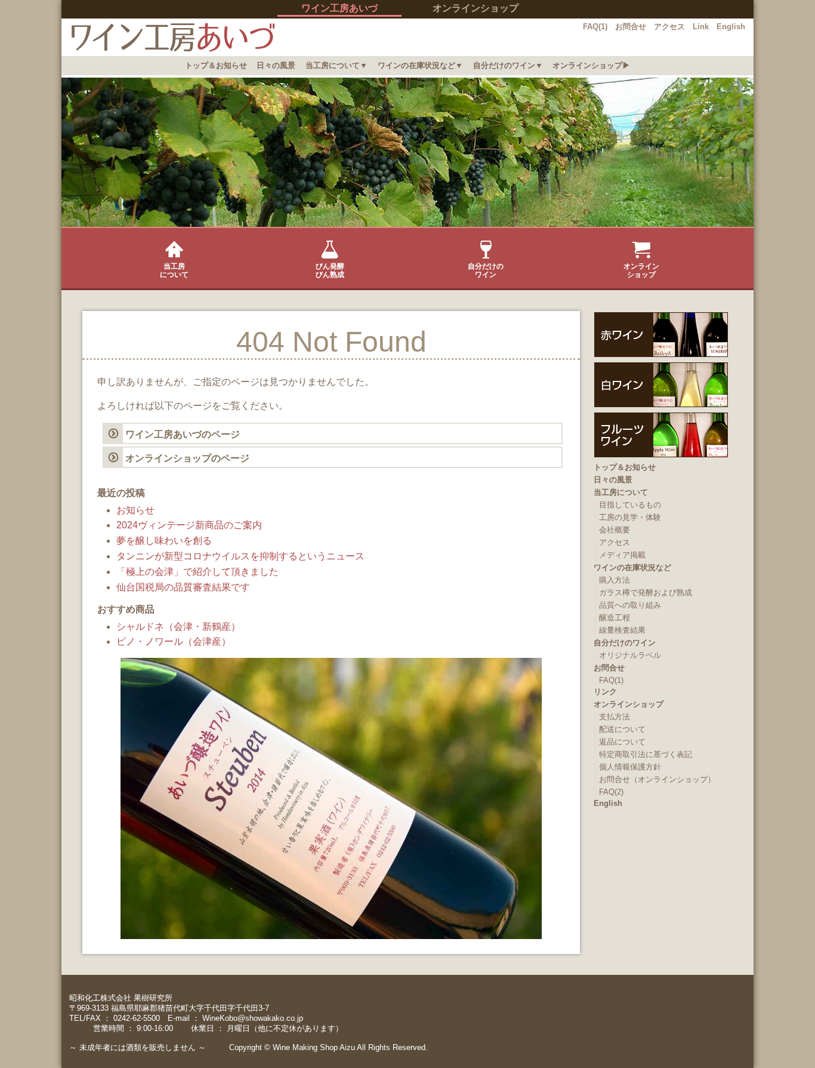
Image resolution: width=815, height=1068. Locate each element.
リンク (605, 691)
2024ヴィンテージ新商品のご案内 (189, 525)
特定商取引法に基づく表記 (645, 754)
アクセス (669, 26)
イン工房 (167, 37)
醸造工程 (614, 617)
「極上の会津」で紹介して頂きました (197, 572)
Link (701, 26)
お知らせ (135, 510)
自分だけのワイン (486, 270)
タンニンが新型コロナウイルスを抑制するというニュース (240, 556)
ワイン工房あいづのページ (182, 434)
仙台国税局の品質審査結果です (183, 587)
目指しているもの (630, 504)
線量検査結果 (622, 630)
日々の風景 (276, 65)
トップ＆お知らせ (216, 65)
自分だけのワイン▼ (508, 65)
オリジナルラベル (630, 655)
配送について (622, 729)
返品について (622, 741)
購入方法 (614, 579)
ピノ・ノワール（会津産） (173, 641)
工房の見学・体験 (630, 517)
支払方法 (614, 716)
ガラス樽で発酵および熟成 (645, 592)
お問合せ (630, 26)
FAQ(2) (611, 791)
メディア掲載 (622, 554)
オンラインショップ (475, 8)
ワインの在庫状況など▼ (420, 65)
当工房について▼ (336, 65)
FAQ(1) (595, 26)
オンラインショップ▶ (591, 65)
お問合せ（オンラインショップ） (657, 779)
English (731, 26)
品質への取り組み (630, 605)
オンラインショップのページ (187, 458)
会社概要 (614, 529)
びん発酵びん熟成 (330, 270)
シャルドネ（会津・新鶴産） (178, 626)
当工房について (174, 270)
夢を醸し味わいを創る (164, 540)
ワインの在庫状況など (632, 567)
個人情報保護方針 (630, 766)
